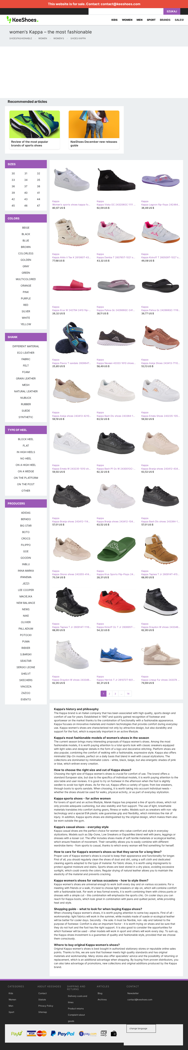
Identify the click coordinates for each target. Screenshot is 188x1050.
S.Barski (26, 654)
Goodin (26, 557)
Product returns (76, 1008)
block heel (26, 439)
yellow (26, 324)
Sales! (179, 19)
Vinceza (25, 686)
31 (25, 173)
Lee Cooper (26, 589)
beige (25, 227)
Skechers (25, 680)
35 (38, 179)
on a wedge (26, 471)
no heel (25, 458)
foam (26, 372)
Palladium (26, 628)
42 (13, 199)
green (26, 272)
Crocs (25, 538)
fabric (25, 359)
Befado (26, 519)
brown (26, 246)
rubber (26, 404)
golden (26, 259)
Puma (26, 641)
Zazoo (25, 692)
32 (38, 173)
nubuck (25, 397)
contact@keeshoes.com (120, 4)
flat (26, 445)
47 (38, 205)
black (26, 234)
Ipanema (25, 577)
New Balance (26, 602)
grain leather (26, 378)
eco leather (25, 352)
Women (12, 999)
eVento (26, 699)
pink (26, 292)
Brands (165, 19)
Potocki (26, 635)
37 (25, 186)
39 (13, 192)
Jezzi (25, 583)
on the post (26, 484)
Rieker (25, 647)
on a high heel (26, 464)
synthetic (26, 417)
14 (128, 693)
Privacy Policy (45, 1005)
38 (38, 186)
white (26, 317)
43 (26, 199)
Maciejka (25, 596)
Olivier (26, 622)
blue (26, 240)
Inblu (26, 564)
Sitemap (42, 1012)
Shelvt (26, 673)
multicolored (26, 279)
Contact (42, 993)
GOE (25, 551)
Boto (26, 532)
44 (38, 199)
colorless (25, 253)
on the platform (26, 477)
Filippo (26, 544)
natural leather (26, 391)
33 (13, 179)
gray (26, 266)
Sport (11, 1012)
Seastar (25, 660)
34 (26, 179)
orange (26, 285)
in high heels (26, 452)
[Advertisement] (94, 72)
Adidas (25, 512)
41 (38, 192)
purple (26, 298)
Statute (42, 999)
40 (26, 192)
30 (13, 173)
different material (25, 346)
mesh (25, 384)
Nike (26, 615)
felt (26, 365)
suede (26, 410)
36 (13, 186)
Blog (100, 993)
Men (11, 1005)
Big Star (26, 525)
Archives (102, 999)
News (26, 609)
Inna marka (26, 570)
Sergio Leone (26, 667)
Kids (11, 993)
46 (26, 205)
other (25, 490)
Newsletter (133, 993)
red (25, 304)
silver (26, 311)
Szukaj (172, 11)
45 (13, 205)
